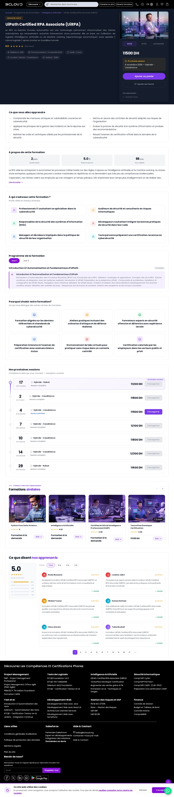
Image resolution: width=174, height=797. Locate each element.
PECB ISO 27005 (98, 704)
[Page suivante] (135, 652)
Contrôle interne (142, 711)
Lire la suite (15, 182)
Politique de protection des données (22, 740)
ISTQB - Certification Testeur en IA (63, 689)
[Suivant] (162, 488)
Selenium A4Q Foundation (59, 685)
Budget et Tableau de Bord (146, 707)
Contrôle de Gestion (143, 704)
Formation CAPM (12, 694)
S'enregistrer (153, 411)
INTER (129, 44)
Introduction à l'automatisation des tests (21, 705)
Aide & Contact (80, 740)
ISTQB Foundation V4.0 (58, 678)
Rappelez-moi (51, 770)
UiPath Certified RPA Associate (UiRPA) (109, 678)
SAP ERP (94, 711)
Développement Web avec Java (62, 704)
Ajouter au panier (144, 76)
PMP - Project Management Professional (17, 679)
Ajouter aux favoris (145, 84)
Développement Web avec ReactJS (64, 707)
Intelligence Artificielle (51, 12)
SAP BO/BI (95, 714)
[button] (157, 4)
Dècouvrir (33, 4)
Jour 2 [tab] (26, 260)
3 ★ (75, 565)
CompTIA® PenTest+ (143, 682)
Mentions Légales (12, 746)
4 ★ (67, 565)
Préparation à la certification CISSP (150, 689)
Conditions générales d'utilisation (20, 734)
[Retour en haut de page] (168, 782)
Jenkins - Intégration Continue (18, 717)
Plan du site (9, 752)
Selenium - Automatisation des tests (21, 710)
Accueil (8, 12)
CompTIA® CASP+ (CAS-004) (148, 685)
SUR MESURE (158, 44)
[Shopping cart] (167, 5)
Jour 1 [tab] (14, 260)
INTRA (144, 44)
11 (129, 652)
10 (124, 652)
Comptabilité (140, 714)
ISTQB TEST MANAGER (57, 682)
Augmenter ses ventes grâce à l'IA (107, 685)
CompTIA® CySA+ (142, 678)
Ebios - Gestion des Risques (103, 707)
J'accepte (161, 790)
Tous (51, 565)
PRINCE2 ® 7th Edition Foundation (19, 690)
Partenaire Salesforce (56, 732)
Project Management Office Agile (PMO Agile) (20, 686)
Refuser (143, 790)
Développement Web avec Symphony (60, 715)
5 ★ (59, 565)
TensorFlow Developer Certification (107, 682)
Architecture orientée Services (61, 711)
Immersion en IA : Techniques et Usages (106, 690)
